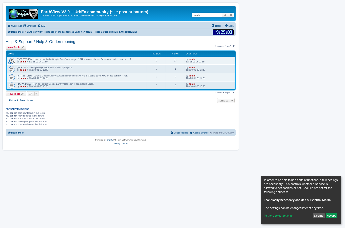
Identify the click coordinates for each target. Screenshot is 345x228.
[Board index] (24, 13)
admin (23, 61)
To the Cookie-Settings (278, 215)
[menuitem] (42, 25)
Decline (318, 215)
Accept (331, 215)
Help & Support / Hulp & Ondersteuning (40, 41)
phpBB (110, 140)
